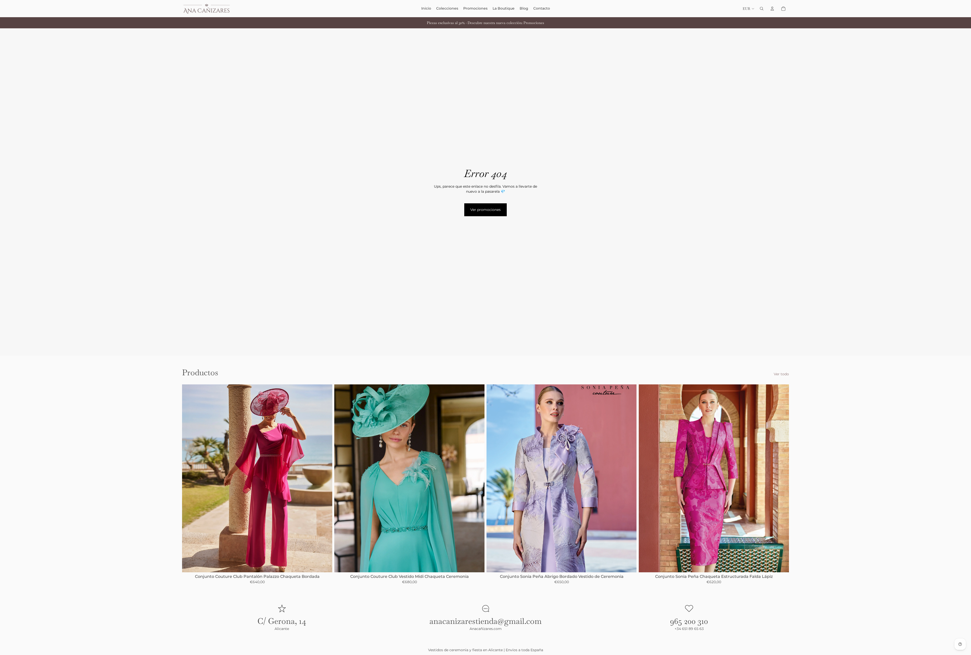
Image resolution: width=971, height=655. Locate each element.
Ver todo (781, 374)
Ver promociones (485, 209)
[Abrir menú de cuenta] (772, 8)
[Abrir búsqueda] (761, 8)
